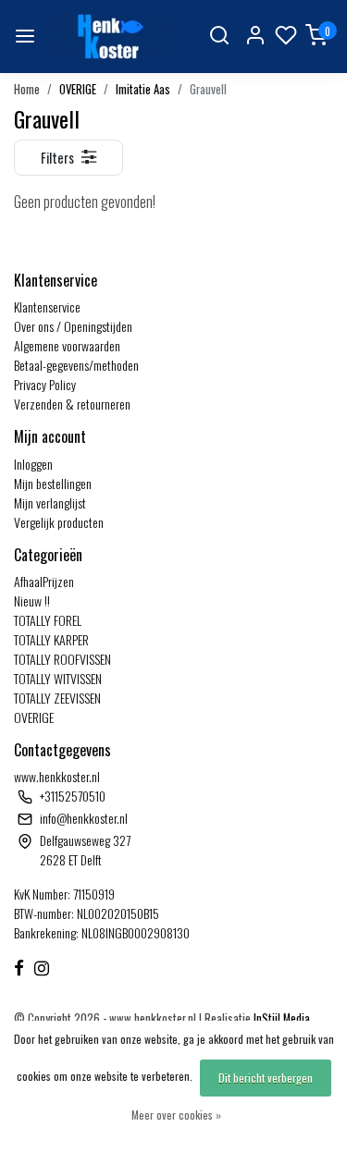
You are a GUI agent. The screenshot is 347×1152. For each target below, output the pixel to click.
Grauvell (208, 89)
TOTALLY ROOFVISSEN (62, 658)
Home (27, 89)
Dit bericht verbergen (265, 1077)
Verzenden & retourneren (72, 403)
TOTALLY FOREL (47, 620)
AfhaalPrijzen (44, 581)
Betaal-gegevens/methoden (76, 364)
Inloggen (33, 463)
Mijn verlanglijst (50, 502)
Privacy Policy (45, 384)
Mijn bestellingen (53, 483)
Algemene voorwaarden (67, 345)
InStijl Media (280, 1018)
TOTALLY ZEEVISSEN (57, 697)
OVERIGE (77, 89)
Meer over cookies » (176, 1114)
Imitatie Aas (143, 89)
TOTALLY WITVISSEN (58, 678)
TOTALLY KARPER (51, 639)
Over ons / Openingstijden (73, 326)
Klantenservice (47, 306)
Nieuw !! (32, 600)
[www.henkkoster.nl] (108, 36)
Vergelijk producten (59, 522)
